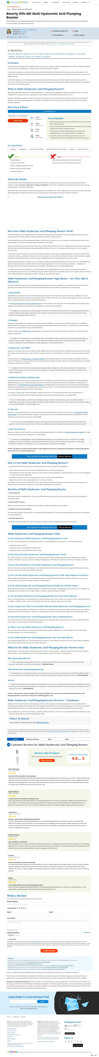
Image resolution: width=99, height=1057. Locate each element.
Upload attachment (13, 933)
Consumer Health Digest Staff (27, 30)
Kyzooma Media (79, 1052)
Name (9, 912)
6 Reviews (60, 31)
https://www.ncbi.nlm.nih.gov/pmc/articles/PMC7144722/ (53, 969)
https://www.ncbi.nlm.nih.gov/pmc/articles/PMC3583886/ (38, 962)
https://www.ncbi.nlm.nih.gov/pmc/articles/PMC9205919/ (56, 967)
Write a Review (79, 35)
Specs (76, 31)
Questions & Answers (32, 739)
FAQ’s (28, 57)
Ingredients (71, 54)
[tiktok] (81, 1041)
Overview (11, 54)
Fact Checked (24, 37)
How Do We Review (11, 1030)
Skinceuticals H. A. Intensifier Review (33, 359)
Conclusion (46, 57)
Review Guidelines (35, 941)
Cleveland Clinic (26, 331)
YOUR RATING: (11, 908)
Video (66, 739)
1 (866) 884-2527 (20, 1046)
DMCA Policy (23, 1016)
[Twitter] (75, 1041)
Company (83, 2)
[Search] (89, 3)
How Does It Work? (59, 54)
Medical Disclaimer (52, 1033)
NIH (19, 393)
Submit (42, 1001)
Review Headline (12, 901)
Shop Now (18, 121)
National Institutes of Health (74, 432)
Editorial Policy (16, 1016)
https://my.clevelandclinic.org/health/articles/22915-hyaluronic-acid (29, 964)
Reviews (38, 57)
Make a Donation (70, 1033)
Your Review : (11, 918)
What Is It (19, 54)
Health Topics (36, 2)
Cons (36, 54)
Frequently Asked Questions (13, 1034)
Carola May (23, 32)
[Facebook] (65, 1041)
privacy (25, 1008)
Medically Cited (13, 37)
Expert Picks (65, 2)
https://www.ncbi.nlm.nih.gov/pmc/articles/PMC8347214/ (62, 965)
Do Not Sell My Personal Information (45, 1041)
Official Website (65, 456)
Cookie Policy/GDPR (11, 1038)
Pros (31, 54)
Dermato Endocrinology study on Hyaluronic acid (25, 303)
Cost (32, 57)
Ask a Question (58, 35)
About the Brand (45, 54)
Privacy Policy (48, 1039)
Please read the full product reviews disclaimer (57, 731)
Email (51, 912)
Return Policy (10, 1036)
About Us (9, 1016)
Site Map (9, 1040)
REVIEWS (75, 2)
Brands (46, 2)
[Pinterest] (72, 1041)
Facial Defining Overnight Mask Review (31, 385)
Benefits (11, 57)
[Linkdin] (78, 1041)
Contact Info (20, 57)
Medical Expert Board (12, 1028)
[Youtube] (68, 1041)
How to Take (81, 54)
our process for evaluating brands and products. (62, 44)
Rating (26, 54)
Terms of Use (72, 945)
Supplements (55, 2)
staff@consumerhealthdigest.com (15, 1044)
